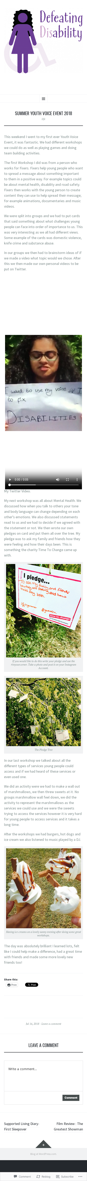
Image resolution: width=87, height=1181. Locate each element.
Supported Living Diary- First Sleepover (21, 1126)
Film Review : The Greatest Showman (68, 1126)
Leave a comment (51, 1024)
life (43, 119)
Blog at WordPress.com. (43, 1154)
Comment (71, 1097)
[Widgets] (43, 1144)
